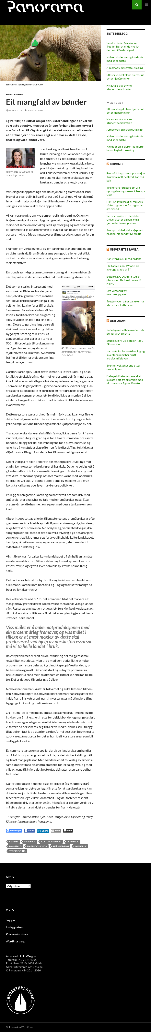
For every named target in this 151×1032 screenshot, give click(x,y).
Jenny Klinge (14, 94)
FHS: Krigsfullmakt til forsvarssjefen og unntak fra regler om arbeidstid (125, 205)
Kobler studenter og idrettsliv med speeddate (125, 58)
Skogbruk (81, 846)
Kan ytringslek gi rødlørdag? (124, 258)
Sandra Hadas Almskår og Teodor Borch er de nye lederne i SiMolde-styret (123, 46)
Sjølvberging (61, 846)
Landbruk (73, 841)
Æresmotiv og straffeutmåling (125, 67)
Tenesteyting (17, 851)
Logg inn (11, 920)
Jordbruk (30, 841)
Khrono (116, 164)
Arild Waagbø (28, 956)
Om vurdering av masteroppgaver (117, 292)
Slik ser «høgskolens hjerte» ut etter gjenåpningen (125, 76)
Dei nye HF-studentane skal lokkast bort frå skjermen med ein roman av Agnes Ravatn (125, 379)
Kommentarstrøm (17, 934)
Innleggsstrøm (15, 927)
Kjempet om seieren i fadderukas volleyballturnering (125, 148)
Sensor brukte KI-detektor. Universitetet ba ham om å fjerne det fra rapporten (123, 219)
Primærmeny (146, 4)
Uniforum (117, 320)
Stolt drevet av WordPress (19, 1027)
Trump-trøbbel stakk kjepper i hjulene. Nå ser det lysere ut (125, 231)
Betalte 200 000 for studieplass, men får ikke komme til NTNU (124, 280)
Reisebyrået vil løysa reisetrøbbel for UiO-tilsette (126, 331)
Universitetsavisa (124, 249)
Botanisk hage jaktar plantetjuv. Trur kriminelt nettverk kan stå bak (126, 177)
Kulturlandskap (51, 841)
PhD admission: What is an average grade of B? (123, 267)
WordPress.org (15, 941)
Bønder (13, 841)
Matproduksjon (37, 846)
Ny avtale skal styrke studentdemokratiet (119, 87)
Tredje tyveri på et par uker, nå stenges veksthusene (125, 303)
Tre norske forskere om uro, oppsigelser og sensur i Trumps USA (126, 191)
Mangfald (15, 846)
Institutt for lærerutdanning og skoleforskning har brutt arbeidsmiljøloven (126, 355)
